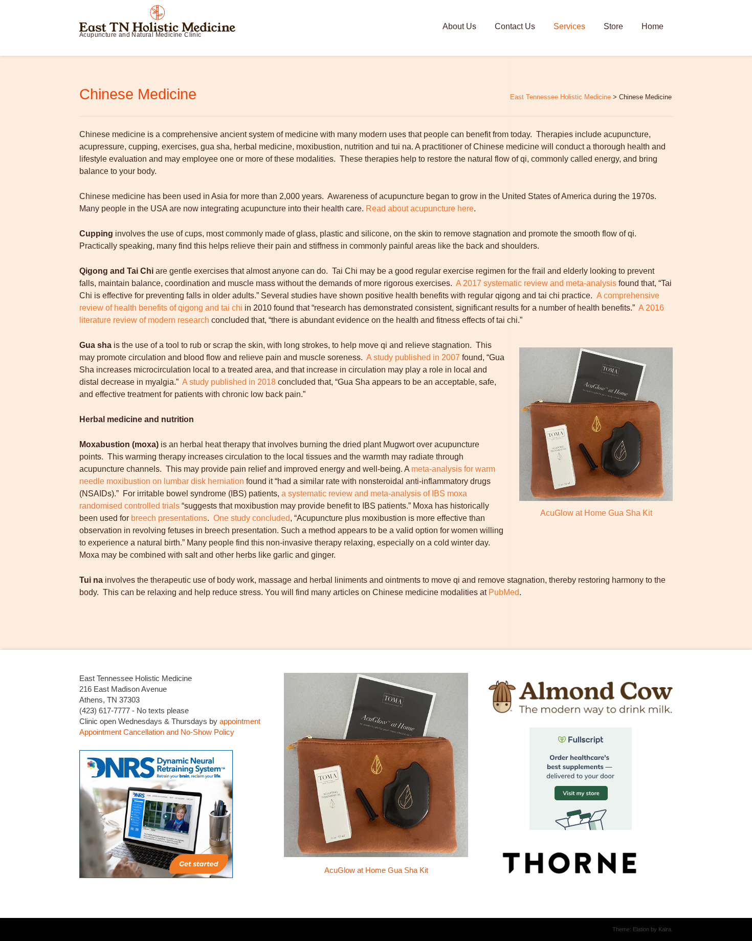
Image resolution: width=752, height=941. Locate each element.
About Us (459, 26)
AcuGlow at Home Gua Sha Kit (596, 513)
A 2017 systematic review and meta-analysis (536, 283)
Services (569, 26)
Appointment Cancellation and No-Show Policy (156, 732)
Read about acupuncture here (420, 208)
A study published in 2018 (229, 382)
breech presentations (169, 518)
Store (613, 26)
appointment (239, 721)
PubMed (504, 592)
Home (652, 26)
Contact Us (515, 26)
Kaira (664, 929)
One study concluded (251, 518)
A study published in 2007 (413, 357)
